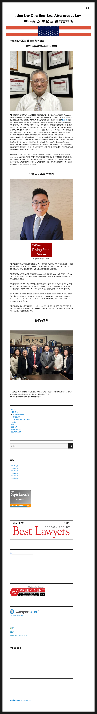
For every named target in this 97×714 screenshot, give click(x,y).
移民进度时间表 (16, 429)
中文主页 (14, 409)
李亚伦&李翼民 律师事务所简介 (21, 419)
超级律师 (65, 120)
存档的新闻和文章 (18, 414)
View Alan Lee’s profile (16, 615)
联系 (12, 424)
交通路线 (14, 427)
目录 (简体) (14, 412)
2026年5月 (14, 473)
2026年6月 (14, 471)
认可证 (13, 422)
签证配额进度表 (16, 432)
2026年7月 (14, 468)
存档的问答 (16, 417)
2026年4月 (14, 476)
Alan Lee (20, 500)
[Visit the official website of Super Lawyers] (18, 505)
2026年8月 (14, 466)
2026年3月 (14, 478)
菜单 (88, 7)
